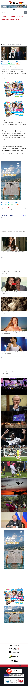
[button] (14, 9)
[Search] (25, 12)
